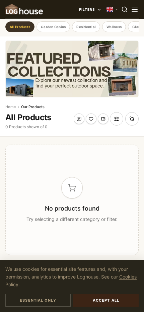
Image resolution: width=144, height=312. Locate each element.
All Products (20, 27)
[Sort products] (116, 119)
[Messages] (79, 118)
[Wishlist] (91, 118)
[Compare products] (132, 119)
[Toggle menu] (135, 9)
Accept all (106, 300)
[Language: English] (112, 9)
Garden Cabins (53, 27)
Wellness (114, 27)
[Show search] (124, 9)
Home (10, 106)
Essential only (38, 300)
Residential (86, 27)
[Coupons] (103, 118)
